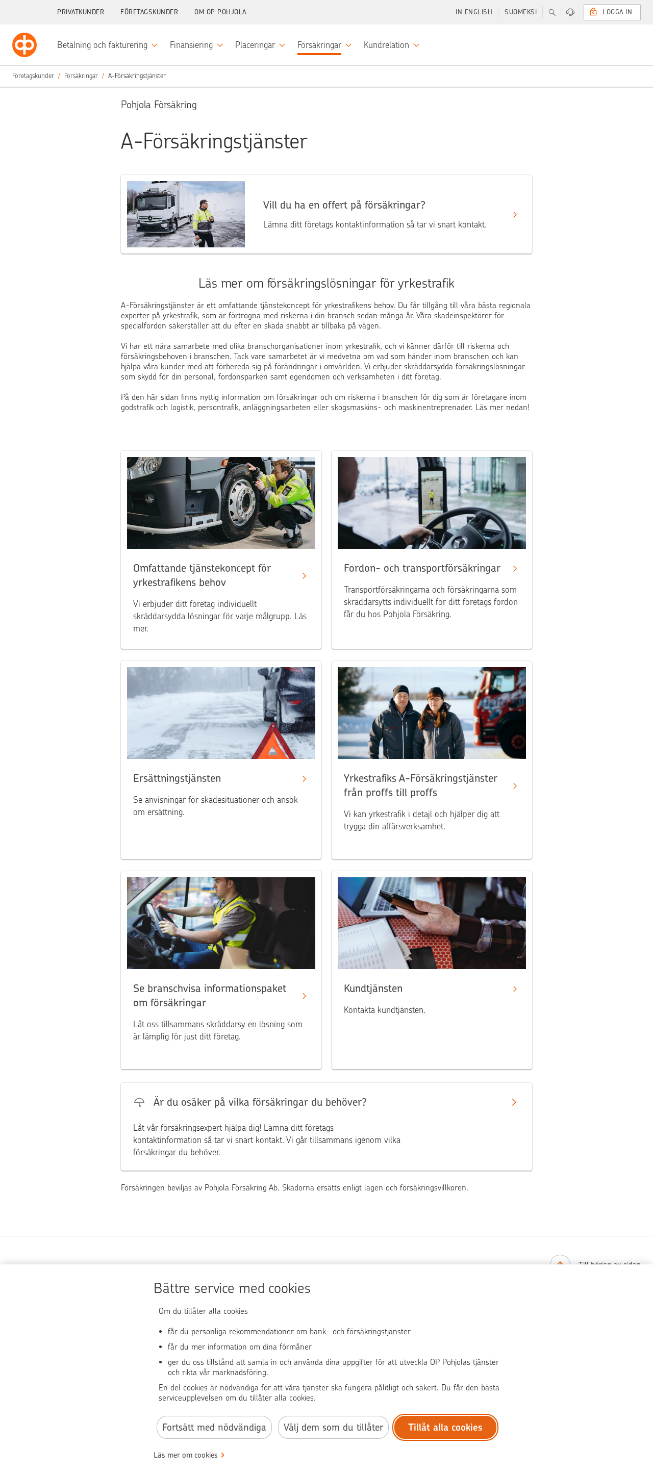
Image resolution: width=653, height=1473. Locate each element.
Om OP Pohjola (220, 12)
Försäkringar (81, 76)
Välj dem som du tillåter (333, 1427)
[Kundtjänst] (570, 12)
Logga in (617, 12)
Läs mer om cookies (186, 1455)
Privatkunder (80, 12)
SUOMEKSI (521, 12)
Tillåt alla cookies (445, 1427)
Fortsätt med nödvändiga (214, 1427)
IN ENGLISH (474, 12)
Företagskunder (149, 12)
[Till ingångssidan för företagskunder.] (24, 45)
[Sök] (552, 12)
